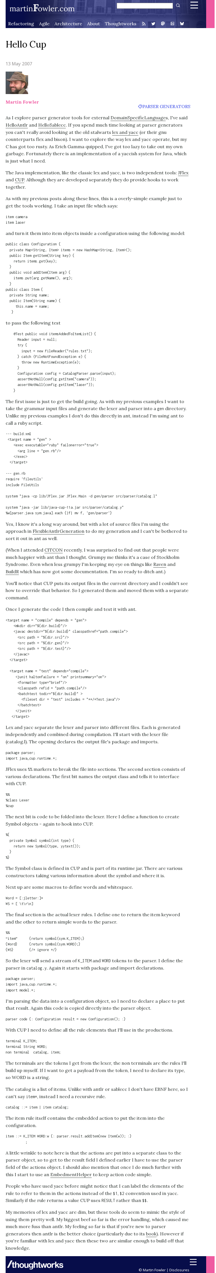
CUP (19, 179)
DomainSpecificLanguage (138, 117)
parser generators (166, 106)
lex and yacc (125, 132)
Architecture (68, 23)
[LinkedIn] (172, 24)
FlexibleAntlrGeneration (58, 531)
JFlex (183, 172)
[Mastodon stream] (163, 24)
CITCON (53, 550)
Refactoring (21, 23)
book (151, 1234)
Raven (159, 564)
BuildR (12, 571)
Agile (44, 23)
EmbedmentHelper (71, 1174)
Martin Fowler (22, 102)
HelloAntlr (17, 125)
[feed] (143, 23)
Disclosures (179, 1269)
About (93, 23)
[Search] (177, 5)
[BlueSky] (182, 24)
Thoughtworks (120, 23)
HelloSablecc (52, 125)
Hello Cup (26, 44)
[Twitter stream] (153, 23)
